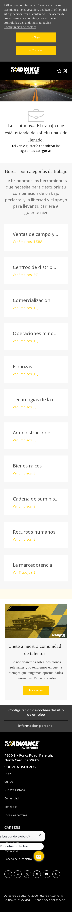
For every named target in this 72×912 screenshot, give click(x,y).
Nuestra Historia (14, 790)
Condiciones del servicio (50, 900)
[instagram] (37, 874)
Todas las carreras (15, 815)
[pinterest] (56, 874)
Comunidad (11, 798)
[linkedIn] (18, 874)
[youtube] (46, 874)
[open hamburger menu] (6, 70)
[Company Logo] (25, 70)
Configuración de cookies (20, 27)
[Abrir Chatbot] (39, 856)
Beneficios (10, 807)
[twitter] (27, 874)
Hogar (8, 773)
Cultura (8, 781)
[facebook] (8, 874)
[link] (36, 690)
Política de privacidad (17, 900)
